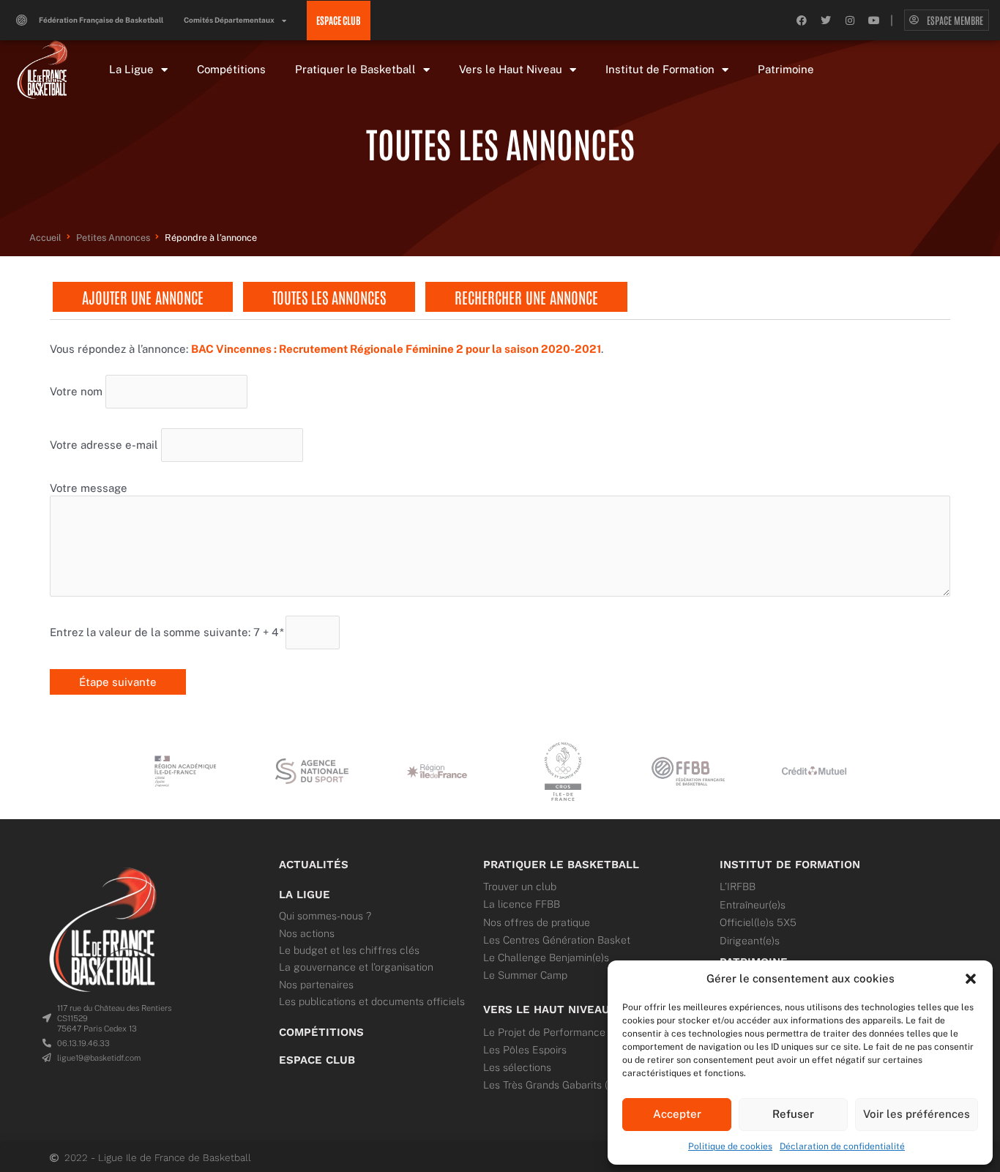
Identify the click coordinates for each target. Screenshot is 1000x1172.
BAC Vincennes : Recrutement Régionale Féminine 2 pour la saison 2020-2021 (396, 349)
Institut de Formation (659, 69)
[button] (970, 978)
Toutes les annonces (329, 297)
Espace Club (317, 1060)
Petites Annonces (113, 237)
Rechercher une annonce (526, 297)
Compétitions (231, 69)
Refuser (793, 1114)
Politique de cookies (730, 1146)
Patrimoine (786, 69)
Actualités (313, 864)
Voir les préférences (916, 1114)
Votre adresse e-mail (104, 444)
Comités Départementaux (229, 19)
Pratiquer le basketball (561, 864)
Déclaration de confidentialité (842, 1146)
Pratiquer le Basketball (355, 69)
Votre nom (76, 391)
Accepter (677, 1114)
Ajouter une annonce (143, 297)
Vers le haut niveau (546, 1009)
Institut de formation (790, 864)
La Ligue (131, 69)
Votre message (88, 488)
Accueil (45, 237)
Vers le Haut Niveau (510, 69)
